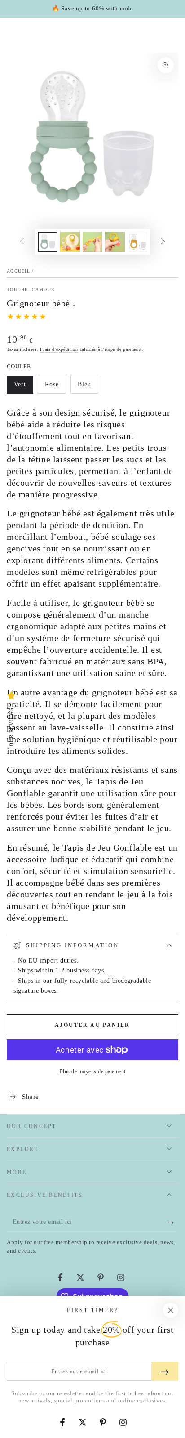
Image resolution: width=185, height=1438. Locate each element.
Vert (23, 387)
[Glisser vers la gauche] (22, 242)
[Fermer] (171, 1310)
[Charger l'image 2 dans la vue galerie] (70, 242)
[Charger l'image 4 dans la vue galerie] (115, 242)
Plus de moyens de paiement (93, 1071)
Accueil (18, 271)
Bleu (87, 387)
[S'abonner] (173, 1222)
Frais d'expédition (59, 349)
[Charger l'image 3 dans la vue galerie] (92, 242)
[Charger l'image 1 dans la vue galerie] (47, 242)
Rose (55, 387)
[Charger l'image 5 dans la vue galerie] (137, 242)
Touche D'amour (31, 289)
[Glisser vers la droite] (163, 242)
